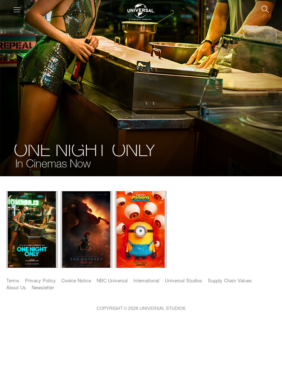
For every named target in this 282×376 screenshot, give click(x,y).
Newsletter (43, 287)
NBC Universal (112, 280)
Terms (12, 280)
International (146, 280)
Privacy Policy (40, 280)
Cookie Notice (76, 280)
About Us (16, 287)
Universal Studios (183, 280)
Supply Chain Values (230, 280)
